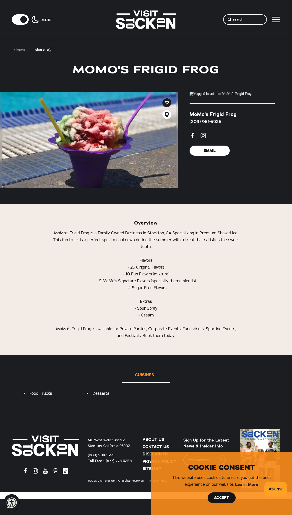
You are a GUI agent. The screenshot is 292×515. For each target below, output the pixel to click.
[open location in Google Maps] (232, 94)
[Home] (45, 445)
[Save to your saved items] (166, 102)
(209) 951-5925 (206, 121)
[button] (275, 489)
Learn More (246, 484)
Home (20, 50)
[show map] (166, 114)
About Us (153, 439)
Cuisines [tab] (144, 375)
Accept (221, 497)
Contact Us (156, 447)
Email (210, 150)
